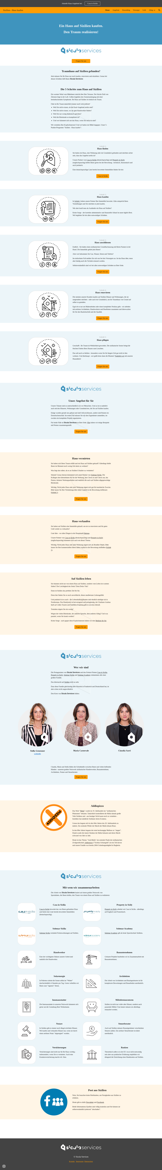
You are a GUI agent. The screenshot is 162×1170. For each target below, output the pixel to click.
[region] (81, 3)
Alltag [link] (151, 10)
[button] (159, 10)
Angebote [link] (116, 10)
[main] (81, 28)
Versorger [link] (136, 10)
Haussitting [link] (126, 10)
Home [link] (107, 10)
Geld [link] (144, 10)
